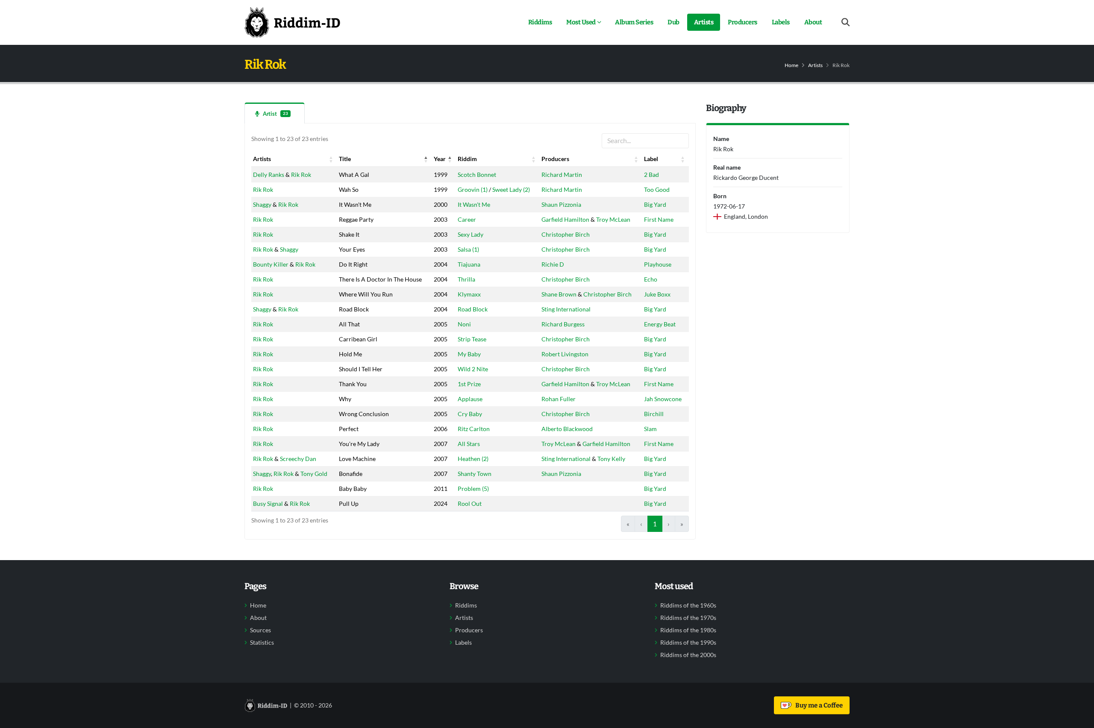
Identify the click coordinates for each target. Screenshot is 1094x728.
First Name (658, 219)
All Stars (469, 443)
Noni (464, 324)
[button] (331, 159)
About (813, 22)
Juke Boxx (657, 294)
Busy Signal (268, 503)
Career (467, 219)
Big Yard (655, 204)
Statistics (262, 642)
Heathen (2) (473, 458)
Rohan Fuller (558, 398)
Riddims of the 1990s (688, 642)
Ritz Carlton (474, 428)
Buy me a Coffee (818, 705)
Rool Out (470, 503)
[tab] (274, 113)
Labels (781, 22)
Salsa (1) (468, 249)
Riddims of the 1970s (688, 617)
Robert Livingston (564, 354)
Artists (704, 22)
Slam (650, 428)
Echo (650, 279)
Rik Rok (301, 174)
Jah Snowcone (663, 398)
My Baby (469, 354)
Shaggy (262, 204)
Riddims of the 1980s (688, 630)
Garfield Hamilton (565, 219)
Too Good (657, 189)
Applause (470, 398)
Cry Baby (470, 413)
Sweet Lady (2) (511, 189)
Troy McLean (613, 219)
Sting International (566, 309)
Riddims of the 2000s (688, 655)
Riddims (540, 22)
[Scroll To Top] (1079, 718)
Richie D (552, 264)
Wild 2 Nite (473, 369)
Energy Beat (660, 324)
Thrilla (466, 279)
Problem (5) (473, 488)
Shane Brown (558, 294)
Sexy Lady (470, 234)
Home (791, 65)
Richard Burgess (563, 324)
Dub (673, 22)
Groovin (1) (473, 189)
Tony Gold (313, 473)
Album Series (634, 22)
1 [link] (655, 524)
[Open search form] (845, 22)
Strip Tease (472, 339)
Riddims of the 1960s (688, 605)
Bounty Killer (270, 264)
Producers (742, 22)
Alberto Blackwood (567, 428)
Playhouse (657, 264)
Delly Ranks (268, 174)
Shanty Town (474, 473)
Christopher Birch (565, 234)
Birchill (654, 413)
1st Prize (469, 383)
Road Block (473, 309)
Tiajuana (469, 264)
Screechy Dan (298, 458)
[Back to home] (292, 22)
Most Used (581, 22)
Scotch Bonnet (477, 174)
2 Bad (651, 174)
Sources (260, 630)
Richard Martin (561, 174)
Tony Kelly (611, 458)
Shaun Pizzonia (561, 204)
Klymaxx (469, 294)
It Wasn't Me (474, 204)
